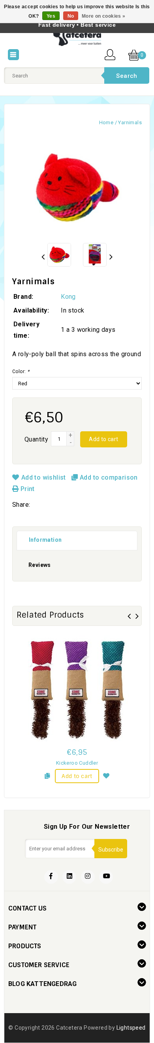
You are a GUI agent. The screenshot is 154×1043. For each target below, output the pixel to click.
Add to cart (103, 439)
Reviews (39, 565)
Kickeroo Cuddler (77, 763)
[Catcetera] (77, 37)
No (71, 16)
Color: (20, 371)
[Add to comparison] (47, 775)
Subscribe (110, 849)
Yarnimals (130, 122)
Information (45, 540)
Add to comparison (108, 477)
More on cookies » (104, 16)
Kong (68, 296)
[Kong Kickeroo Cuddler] (77, 688)
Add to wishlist (43, 477)
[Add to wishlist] (107, 775)
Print (26, 489)
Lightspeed (131, 1028)
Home (106, 122)
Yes (51, 16)
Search (126, 75)
